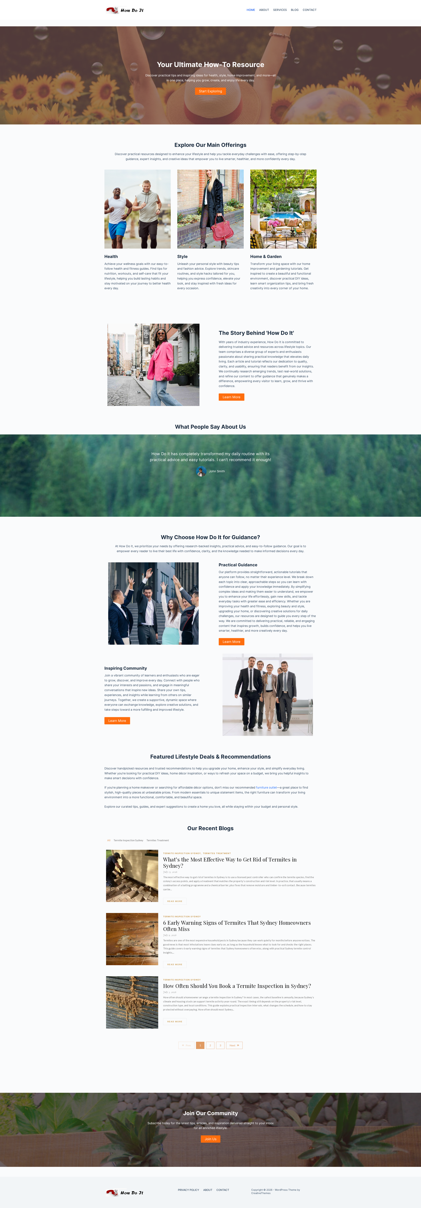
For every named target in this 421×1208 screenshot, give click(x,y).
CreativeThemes (261, 1193)
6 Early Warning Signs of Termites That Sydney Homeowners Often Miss (237, 925)
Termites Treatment (217, 853)
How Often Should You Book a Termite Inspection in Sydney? (237, 986)
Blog (295, 10)
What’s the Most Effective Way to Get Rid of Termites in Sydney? (230, 862)
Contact (310, 10)
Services (280, 10)
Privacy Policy (188, 1190)
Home (251, 10)
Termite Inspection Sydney (182, 853)
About (264, 10)
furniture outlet (266, 787)
